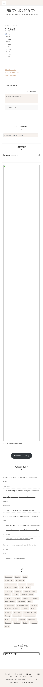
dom (28, 587)
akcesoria (9, 577)
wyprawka (32, 619)
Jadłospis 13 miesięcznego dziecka (18, 539)
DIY (22, 587)
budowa (22, 584)
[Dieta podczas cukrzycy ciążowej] (4, 509)
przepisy (17, 612)
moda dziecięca (23, 605)
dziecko (18, 591)
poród (33, 609)
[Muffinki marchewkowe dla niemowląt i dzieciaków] (4, 513)
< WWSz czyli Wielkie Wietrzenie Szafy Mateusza (13, 72)
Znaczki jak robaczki (21, 10)
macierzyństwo (10, 601)
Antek (25, 577)
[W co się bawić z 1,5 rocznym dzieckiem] (4, 524)
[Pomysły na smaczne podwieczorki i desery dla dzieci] (4, 542)
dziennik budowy (30, 591)
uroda (7, 619)
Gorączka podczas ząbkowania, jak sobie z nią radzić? (19, 499)
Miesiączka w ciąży (12, 558)
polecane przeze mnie (12, 609)
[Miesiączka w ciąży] (4, 557)
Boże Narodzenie (11, 584)
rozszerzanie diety (30, 612)
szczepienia (17, 616)
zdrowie (34, 623)
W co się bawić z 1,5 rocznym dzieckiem (19, 525)
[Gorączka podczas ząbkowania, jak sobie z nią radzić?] (4, 494)
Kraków (26, 598)
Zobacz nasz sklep (21, 456)
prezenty (8, 612)
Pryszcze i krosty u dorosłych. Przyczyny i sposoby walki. (20, 479)
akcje (18, 577)
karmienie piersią (27, 594)
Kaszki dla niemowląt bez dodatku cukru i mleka (22, 530)
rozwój (8, 616)
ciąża (31, 584)
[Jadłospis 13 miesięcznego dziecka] (4, 537)
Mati (30, 601)
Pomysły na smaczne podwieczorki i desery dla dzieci (19, 547)
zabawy (17, 623)
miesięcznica (10, 605)
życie (7, 626)
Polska (25, 609)
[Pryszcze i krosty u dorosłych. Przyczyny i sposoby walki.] (4, 474)
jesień (16, 594)
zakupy (26, 623)
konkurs (17, 598)
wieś (14, 619)
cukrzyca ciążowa (11, 587)
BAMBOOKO (9, 580)
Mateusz (22, 601)
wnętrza (22, 619)
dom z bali (9, 591)
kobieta (8, 598)
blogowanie (20, 580)
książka (35, 598)
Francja (8, 594)
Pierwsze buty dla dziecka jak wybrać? (19, 490)
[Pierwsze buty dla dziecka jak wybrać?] (4, 489)
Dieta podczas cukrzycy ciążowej (17, 510)
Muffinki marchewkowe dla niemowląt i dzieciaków (20, 516)
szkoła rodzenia (30, 616)
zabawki (8, 623)
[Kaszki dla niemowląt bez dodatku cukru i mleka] (4, 528)
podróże (34, 605)
